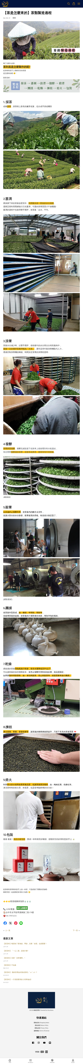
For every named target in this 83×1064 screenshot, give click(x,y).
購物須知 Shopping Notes (41, 1023)
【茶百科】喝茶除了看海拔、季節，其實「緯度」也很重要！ (25, 944)
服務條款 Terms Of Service (41, 1031)
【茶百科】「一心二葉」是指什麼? (15, 951)
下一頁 (75, 930)
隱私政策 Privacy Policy (41, 1028)
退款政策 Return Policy (41, 1025)
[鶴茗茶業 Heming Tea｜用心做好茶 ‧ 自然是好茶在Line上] (49, 1044)
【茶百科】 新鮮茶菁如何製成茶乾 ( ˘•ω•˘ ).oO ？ (20, 972)
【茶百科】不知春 (9, 965)
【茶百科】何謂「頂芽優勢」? (14, 958)
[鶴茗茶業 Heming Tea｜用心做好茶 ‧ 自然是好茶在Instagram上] (38, 1044)
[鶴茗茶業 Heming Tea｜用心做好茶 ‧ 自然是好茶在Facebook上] (33, 1044)
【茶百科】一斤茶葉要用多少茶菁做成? (17, 979)
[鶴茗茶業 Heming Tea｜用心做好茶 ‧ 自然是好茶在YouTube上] (44, 1044)
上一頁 (7, 930)
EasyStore (50, 1010)
